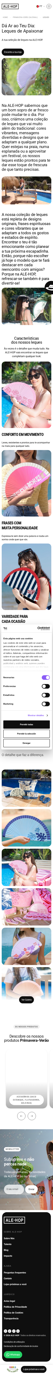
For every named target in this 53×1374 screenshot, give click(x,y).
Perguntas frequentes (15, 1272)
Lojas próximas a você (33, 1369)
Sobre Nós (9, 1238)
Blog (6, 1250)
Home (5, 17)
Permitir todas (26, 724)
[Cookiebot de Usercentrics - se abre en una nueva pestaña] (38, 628)
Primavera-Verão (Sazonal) (25, 17)
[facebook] (14, 1331)
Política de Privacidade (15, 1307)
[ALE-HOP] (10, 6)
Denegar (27, 743)
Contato (8, 1278)
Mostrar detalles (36, 715)
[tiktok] (9, 1331)
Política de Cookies (13, 1312)
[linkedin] (18, 1331)
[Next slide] (32, 1116)
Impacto (8, 1256)
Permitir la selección (26, 733)
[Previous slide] (21, 1116)
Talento (7, 1244)
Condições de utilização (14, 1342)
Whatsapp (15, 1354)
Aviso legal (9, 1301)
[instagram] (5, 1331)
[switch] (46, 686)
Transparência (11, 1318)
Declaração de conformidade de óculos (21, 1346)
